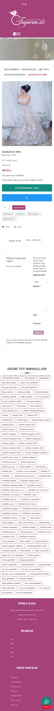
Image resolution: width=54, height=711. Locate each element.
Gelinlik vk (45, 471)
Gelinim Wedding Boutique (34, 411)
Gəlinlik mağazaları (10, 527)
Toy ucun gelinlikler (27, 588)
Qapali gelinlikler (28, 565)
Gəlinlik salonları (27, 532)
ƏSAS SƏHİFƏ (11, 69)
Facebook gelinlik (33, 401)
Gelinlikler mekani (34, 485)
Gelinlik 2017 (32, 415)
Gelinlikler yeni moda (26, 504)
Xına (12, 656)
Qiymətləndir (39, 275)
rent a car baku (15, 700)
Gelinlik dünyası (8, 429)
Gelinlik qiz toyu (8, 467)
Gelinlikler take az (9, 499)
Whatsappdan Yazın (28, 188)
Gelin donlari (7, 406)
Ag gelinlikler (44, 378)
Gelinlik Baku (22, 420)
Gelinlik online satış (10, 457)
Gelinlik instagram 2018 (11, 439)
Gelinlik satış (40, 467)
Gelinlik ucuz (7, 471)
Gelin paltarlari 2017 (10, 411)
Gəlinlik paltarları (9, 532)
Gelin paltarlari (36, 406)
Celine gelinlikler (24, 392)
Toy (11, 648)
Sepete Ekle (19, 207)
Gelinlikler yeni (8, 504)
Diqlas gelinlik (26, 397)
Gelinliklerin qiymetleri (31, 513)
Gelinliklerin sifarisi (9, 518)
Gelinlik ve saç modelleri (27, 471)
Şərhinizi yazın (11, 160)
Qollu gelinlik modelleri (40, 574)
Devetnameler (15, 687)
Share (21, 214)
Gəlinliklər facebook (27, 537)
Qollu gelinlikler (8, 579)
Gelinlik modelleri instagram (36, 453)
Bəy (11, 639)
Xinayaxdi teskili (16, 696)
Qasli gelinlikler (45, 565)
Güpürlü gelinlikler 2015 (37, 546)
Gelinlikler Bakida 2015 (29, 481)
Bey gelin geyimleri (9, 387)
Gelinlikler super (30, 495)
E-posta (37, 323)
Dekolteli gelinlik (41, 392)
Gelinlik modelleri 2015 (11, 448)
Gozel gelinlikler (8, 541)
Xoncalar (13, 691)
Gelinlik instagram (9, 434)
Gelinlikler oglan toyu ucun (13, 490)
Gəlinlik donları (44, 523)
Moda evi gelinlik (42, 551)
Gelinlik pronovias (9, 462)
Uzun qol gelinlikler (24, 593)
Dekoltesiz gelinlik (9, 397)
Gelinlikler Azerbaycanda (24, 476)
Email (7, 227)
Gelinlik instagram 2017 (30, 434)
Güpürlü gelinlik (41, 541)
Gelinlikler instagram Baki (12, 485)
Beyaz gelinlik (7, 392)
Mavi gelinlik (26, 551)
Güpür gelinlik (25, 541)
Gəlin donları (35, 518)
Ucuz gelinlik (44, 588)
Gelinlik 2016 (17, 415)
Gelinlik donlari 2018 (26, 425)
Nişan (12, 652)
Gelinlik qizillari (25, 467)
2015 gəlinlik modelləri (11, 378)
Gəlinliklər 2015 (8, 537)
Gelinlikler (29, 69)
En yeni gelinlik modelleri (12, 401)
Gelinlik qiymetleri (28, 462)
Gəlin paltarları (8, 523)
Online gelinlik (33, 555)
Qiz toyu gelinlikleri (9, 569)
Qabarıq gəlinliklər (9, 565)
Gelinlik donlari (8, 425)
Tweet (9, 214)
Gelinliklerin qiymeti (10, 513)
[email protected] (29, 615)
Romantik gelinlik (26, 579)
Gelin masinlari (15, 682)
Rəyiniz (37, 286)
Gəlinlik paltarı (46, 527)
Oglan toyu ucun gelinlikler (13, 555)
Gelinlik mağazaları (33, 439)
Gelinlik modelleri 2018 (11, 453)
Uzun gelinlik (7, 593)
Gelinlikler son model (10, 495)
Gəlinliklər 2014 (44, 532)
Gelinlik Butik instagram (41, 420)
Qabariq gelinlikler (26, 560)
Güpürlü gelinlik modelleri (12, 546)
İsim (35, 315)
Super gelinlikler (8, 588)
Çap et (19, 227)
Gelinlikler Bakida (9, 481)
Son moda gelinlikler (33, 583)
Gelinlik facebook (26, 429)
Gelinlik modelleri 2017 (34, 448)
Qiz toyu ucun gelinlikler (31, 569)
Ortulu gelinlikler (8, 560)
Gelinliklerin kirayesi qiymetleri (34, 509)
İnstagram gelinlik (9, 551)
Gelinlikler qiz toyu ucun (38, 490)
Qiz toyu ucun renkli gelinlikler (14, 574)
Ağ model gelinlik (9, 383)
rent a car (13, 705)
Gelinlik (5, 415)
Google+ (35, 214)
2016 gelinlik (30, 378)
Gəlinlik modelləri (29, 527)
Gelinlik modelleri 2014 (27, 443)
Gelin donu (21, 406)
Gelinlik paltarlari (29, 457)
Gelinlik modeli (8, 443)
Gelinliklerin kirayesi (10, 509)
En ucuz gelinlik (42, 397)
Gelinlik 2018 (7, 420)
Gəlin (23, 518)
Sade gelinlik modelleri (11, 583)
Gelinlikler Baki (45, 476)
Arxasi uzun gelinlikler (29, 383)
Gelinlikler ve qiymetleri (30, 499)
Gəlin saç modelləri (26, 523)
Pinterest (10, 219)
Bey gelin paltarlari (29, 387)
